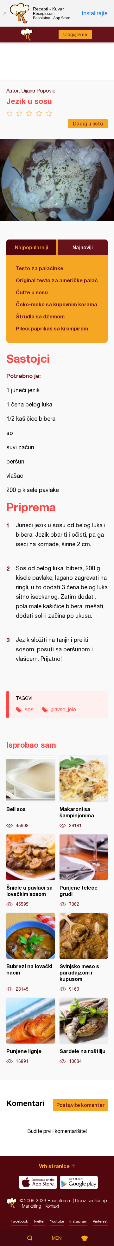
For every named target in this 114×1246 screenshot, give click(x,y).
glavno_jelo (63, 709)
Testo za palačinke (39, 268)
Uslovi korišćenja (91, 1200)
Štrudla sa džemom (40, 316)
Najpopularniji (31, 247)
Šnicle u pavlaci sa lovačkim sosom (30, 870)
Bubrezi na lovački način (30, 952)
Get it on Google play (79, 1182)
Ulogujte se (75, 34)
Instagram (78, 1221)
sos (29, 709)
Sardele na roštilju (84, 1031)
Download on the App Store (38, 1182)
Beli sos (30, 792)
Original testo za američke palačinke (57, 280)
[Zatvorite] (5, 13)
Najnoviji (83, 247)
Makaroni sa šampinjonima (84, 792)
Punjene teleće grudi (84, 870)
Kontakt (52, 1206)
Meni (57, 1238)
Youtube (57, 1221)
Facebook (19, 1221)
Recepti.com (11, 1203)
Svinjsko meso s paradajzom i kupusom (84, 952)
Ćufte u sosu (32, 292)
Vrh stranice (54, 1166)
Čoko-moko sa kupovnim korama (56, 304)
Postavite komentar (80, 1105)
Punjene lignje (30, 1031)
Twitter (39, 1221)
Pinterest (100, 1221)
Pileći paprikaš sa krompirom (52, 328)
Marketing (31, 1206)
